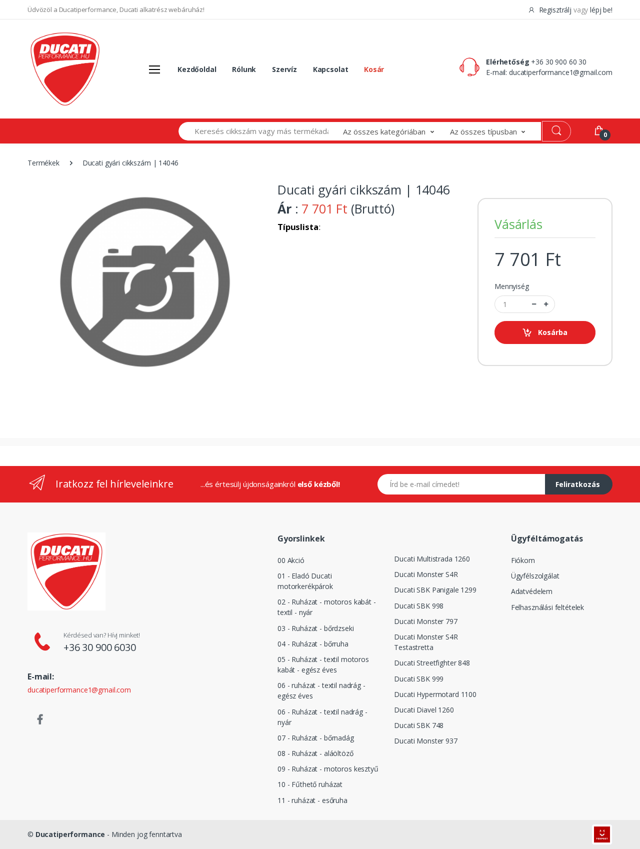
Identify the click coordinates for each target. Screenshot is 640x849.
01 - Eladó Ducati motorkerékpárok (305, 581)
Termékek (44, 163)
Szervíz (284, 69)
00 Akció (291, 560)
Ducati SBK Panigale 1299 (435, 589)
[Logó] (65, 69)
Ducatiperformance (71, 834)
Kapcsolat (330, 69)
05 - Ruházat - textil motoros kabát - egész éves (323, 664)
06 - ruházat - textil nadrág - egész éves (322, 690)
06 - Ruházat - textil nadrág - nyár (323, 717)
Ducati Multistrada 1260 (432, 559)
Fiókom (523, 560)
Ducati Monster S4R (426, 574)
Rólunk (244, 69)
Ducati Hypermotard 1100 (435, 694)
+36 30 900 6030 (100, 647)
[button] (396, 131)
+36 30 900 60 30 (558, 61)
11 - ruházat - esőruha (313, 800)
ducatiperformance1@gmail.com (560, 72)
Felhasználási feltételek (547, 607)
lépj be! (601, 9)
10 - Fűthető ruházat (310, 784)
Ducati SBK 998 (419, 605)
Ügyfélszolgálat (535, 575)
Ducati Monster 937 (425, 741)
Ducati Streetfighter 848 (432, 663)
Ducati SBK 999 (419, 679)
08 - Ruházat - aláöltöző (316, 753)
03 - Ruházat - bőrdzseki (316, 628)
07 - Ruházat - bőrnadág (316, 737)
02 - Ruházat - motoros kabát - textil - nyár (327, 607)
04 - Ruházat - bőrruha (313, 643)
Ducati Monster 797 (425, 621)
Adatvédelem (531, 591)
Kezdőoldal (197, 69)
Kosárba (553, 332)
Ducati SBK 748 (419, 725)
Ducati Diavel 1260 (424, 709)
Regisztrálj (555, 9)
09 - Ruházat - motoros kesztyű (328, 769)
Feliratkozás (578, 484)
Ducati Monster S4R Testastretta (426, 642)
